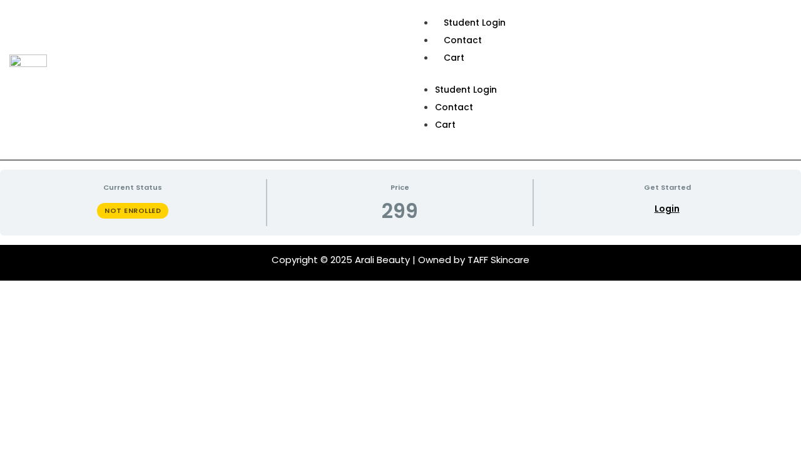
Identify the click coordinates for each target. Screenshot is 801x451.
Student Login (475, 22)
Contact (463, 40)
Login (667, 209)
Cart (454, 57)
